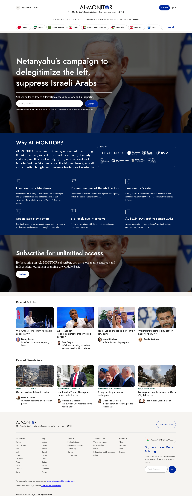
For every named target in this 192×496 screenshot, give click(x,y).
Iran (17, 448)
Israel (18, 455)
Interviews (134, 20)
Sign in (173, 8)
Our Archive (72, 455)
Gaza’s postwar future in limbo (32, 392)
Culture (76, 20)
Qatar (18, 465)
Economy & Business (107, 20)
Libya (44, 458)
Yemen (44, 455)
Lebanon (19, 468)
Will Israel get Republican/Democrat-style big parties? (74, 334)
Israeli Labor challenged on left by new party (116, 332)
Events (35, 7)
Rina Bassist (165, 400)
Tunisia (44, 465)
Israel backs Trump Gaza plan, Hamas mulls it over (73, 393)
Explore (122, 20)
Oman (44, 445)
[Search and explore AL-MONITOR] (18, 8)
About (121, 442)
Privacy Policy (98, 445)
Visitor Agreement (100, 442)
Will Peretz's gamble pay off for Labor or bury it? (155, 332)
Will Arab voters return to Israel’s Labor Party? (34, 332)
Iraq (43, 438)
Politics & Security (61, 20)
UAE (17, 452)
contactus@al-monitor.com (51, 485)
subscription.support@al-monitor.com (60, 481)
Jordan (44, 442)
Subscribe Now (166, 424)
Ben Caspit (152, 400)
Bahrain (45, 448)
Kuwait (44, 452)
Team (121, 448)
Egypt (18, 462)
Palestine (19, 458)
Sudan (44, 462)
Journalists (122, 445)
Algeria (44, 472)
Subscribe (164, 8)
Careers (122, 452)
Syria (18, 472)
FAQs (95, 448)
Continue (23, 274)
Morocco (45, 468)
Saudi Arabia (21, 445)
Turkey (18, 442)
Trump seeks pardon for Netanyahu (111, 393)
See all (171, 27)
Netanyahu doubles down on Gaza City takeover (157, 393)
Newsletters (26, 7)
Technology (89, 20)
